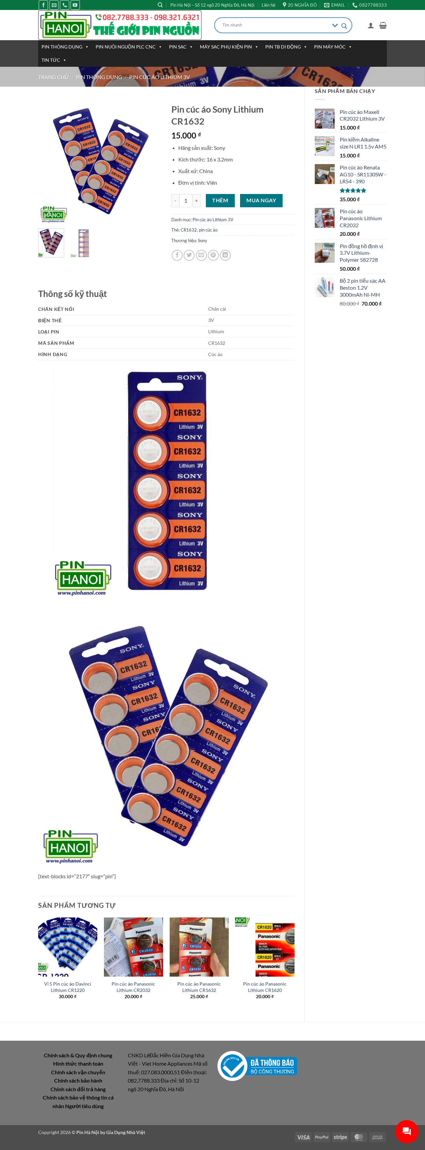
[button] (371, 25)
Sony (202, 240)
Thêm (220, 200)
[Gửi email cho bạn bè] (201, 255)
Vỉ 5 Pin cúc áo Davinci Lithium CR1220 (67, 987)
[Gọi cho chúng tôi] (64, 5)
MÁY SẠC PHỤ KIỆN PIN (226, 46)
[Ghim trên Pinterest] (213, 255)
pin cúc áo (208, 230)
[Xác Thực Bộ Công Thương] (257, 1065)
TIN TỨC (51, 60)
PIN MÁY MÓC (330, 46)
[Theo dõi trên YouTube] (75, 5)
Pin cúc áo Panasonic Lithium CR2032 (133, 987)
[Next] (150, 161)
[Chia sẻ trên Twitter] (189, 255)
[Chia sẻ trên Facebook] (177, 255)
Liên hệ (268, 5)
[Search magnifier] (344, 26)
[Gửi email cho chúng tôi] (54, 5)
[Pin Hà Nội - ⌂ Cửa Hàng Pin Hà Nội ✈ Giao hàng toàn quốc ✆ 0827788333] (121, 25)
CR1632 (189, 230)
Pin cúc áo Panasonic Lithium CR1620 (265, 987)
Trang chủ (53, 77)
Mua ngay (261, 200)
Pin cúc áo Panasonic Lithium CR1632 (199, 987)
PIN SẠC (178, 46)
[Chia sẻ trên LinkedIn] (225, 255)
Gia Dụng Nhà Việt (125, 1132)
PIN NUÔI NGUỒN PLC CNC (126, 46)
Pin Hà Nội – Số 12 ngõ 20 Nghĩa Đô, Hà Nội (212, 5)
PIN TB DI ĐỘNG (283, 46)
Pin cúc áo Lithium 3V (159, 77)
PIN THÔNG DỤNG (62, 46)
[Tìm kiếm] (160, 5)
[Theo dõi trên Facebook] (43, 5)
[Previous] (49, 161)
